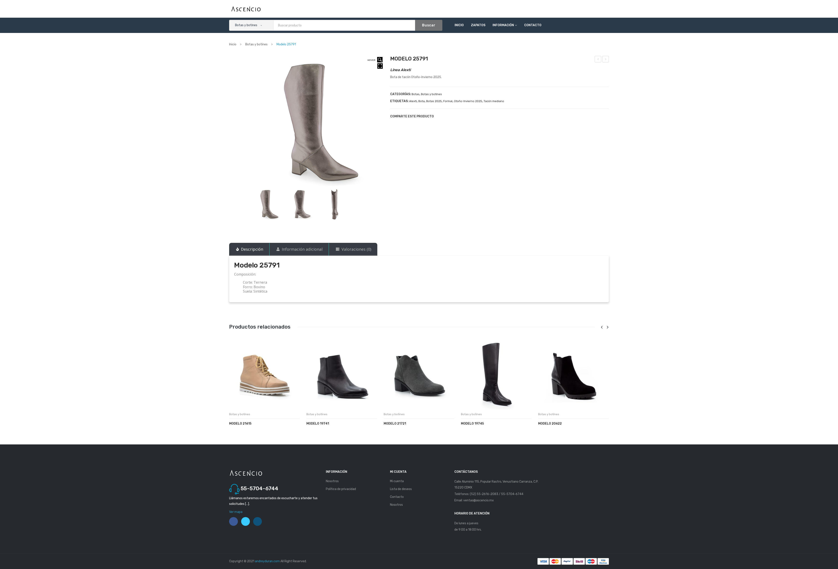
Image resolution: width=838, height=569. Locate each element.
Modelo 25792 (606, 59)
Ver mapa (235, 512)
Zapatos (478, 25)
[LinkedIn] (469, 116)
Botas (415, 94)
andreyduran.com (267, 561)
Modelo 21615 (240, 423)
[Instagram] (257, 521)
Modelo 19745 (472, 423)
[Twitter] (447, 116)
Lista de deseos (401, 489)
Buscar (428, 25)
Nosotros (332, 481)
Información (503, 25)
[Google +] (462, 116)
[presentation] (601, 327)
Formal (447, 101)
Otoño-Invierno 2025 (468, 101)
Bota (421, 101)
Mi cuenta (397, 481)
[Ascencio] (246, 8)
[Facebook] (439, 116)
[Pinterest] (454, 116)
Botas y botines (256, 44)
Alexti (413, 101)
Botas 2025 (434, 101)
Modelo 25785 (598, 59)
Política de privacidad (341, 489)
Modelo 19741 (317, 423)
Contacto (532, 25)
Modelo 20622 (550, 423)
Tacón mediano (494, 101)
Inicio (459, 25)
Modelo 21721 (395, 423)
